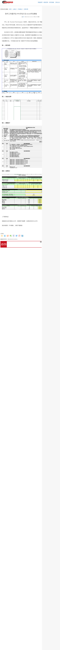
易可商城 (51, 2)
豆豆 (23, 16)
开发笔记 (20, 9)
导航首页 (40, 2)
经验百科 (46, 2)
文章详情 (26, 9)
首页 (10, 9)
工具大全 (57, 2)
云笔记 (14, 9)
